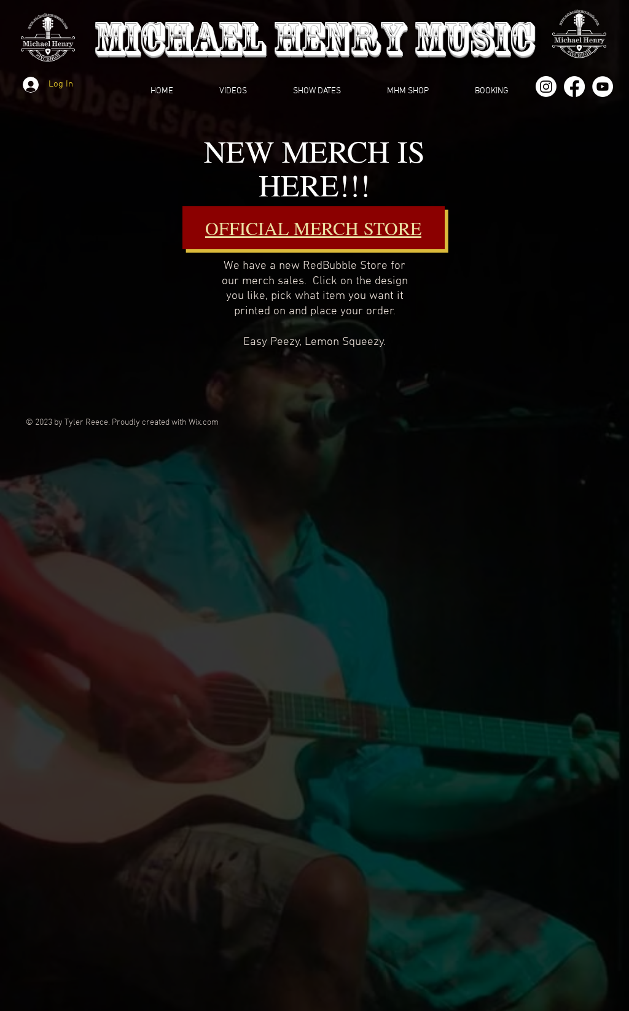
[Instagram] (546, 86)
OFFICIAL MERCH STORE (313, 227)
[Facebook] (574, 86)
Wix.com (204, 422)
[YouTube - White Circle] (602, 86)
